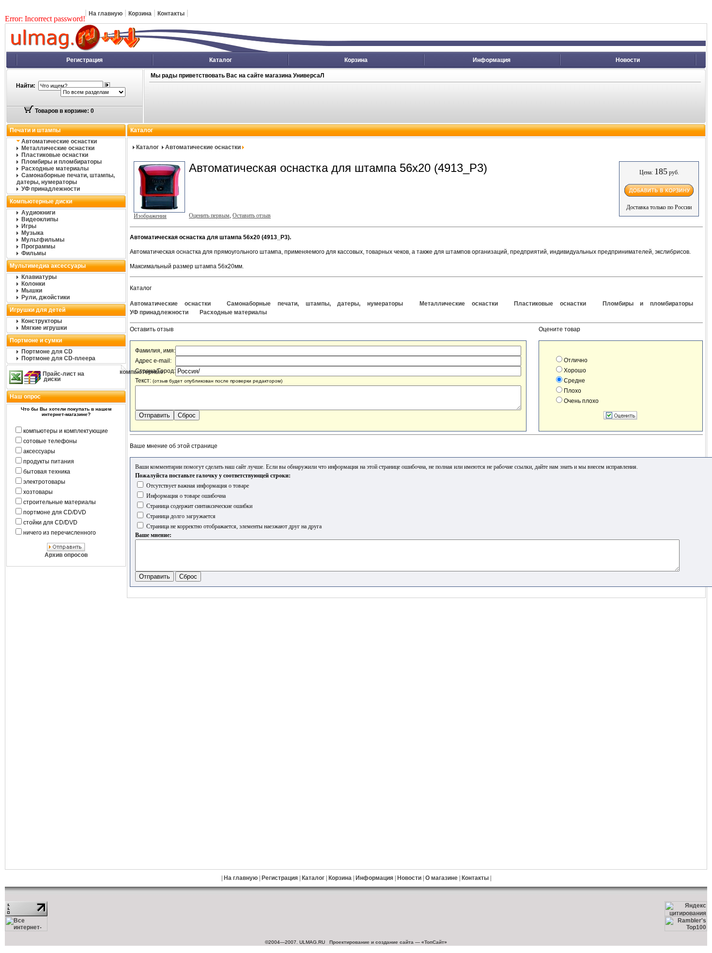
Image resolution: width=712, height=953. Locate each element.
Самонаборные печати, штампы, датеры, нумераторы (65, 178)
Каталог (220, 60)
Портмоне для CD (47, 351)
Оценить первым (209, 215)
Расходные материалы (55, 168)
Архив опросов (66, 555)
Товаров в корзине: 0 (63, 111)
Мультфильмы (42, 239)
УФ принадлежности (50, 188)
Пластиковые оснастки (54, 155)
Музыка (32, 233)
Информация (492, 60)
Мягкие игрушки (44, 327)
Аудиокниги (38, 212)
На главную (106, 13)
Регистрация (84, 60)
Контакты (171, 13)
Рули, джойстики (45, 297)
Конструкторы (41, 321)
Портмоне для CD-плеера (58, 358)
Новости (628, 60)
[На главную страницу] (181, 49)
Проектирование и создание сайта (371, 942)
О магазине (441, 878)
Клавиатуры (39, 277)
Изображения (150, 216)
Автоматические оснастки (59, 141)
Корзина (140, 13)
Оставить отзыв (251, 215)
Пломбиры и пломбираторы (61, 161)
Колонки (33, 283)
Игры (28, 226)
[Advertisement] (347, 103)
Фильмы (33, 253)
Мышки (31, 290)
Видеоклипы (39, 219)
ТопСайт (434, 942)
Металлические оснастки (57, 148)
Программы (38, 246)
